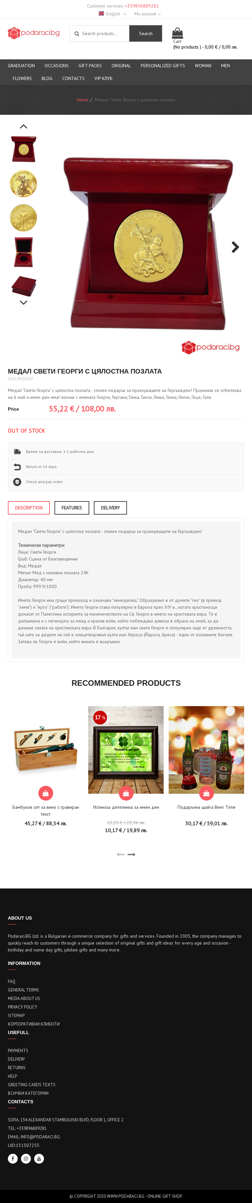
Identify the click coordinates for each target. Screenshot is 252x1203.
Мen (225, 66)
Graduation (21, 66)
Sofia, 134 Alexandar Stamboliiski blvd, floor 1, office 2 (65, 1120)
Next (23, 299)
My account (145, 14)
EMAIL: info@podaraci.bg (34, 1137)
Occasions (57, 66)
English (113, 14)
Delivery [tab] (110, 508)
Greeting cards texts (31, 1085)
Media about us (24, 998)
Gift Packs (90, 66)
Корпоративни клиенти (34, 1024)
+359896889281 (142, 6)
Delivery (16, 1059)
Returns (17, 1067)
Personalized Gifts (163, 66)
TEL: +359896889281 (27, 1128)
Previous (23, 122)
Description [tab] (29, 508)
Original (121, 66)
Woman (203, 66)
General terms (23, 990)
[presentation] (120, 855)
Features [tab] (72, 508)
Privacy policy (22, 1007)
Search (146, 33)
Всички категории (28, 1093)
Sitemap (16, 1015)
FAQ (11, 981)
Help (12, 1076)
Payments (18, 1050)
